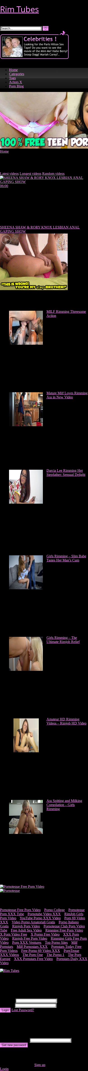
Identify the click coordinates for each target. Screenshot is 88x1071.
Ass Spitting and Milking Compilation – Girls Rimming (64, 805)
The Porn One (33, 955)
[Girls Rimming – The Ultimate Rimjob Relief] (26, 669)
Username (7, 1000)
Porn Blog (16, 86)
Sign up (39, 1065)
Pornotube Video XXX (44, 914)
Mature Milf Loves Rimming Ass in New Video (67, 395)
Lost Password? (23, 1010)
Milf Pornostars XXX (32, 946)
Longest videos (30, 174)
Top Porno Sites (56, 942)
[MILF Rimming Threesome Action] (26, 343)
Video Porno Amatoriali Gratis (33, 922)
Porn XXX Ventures (26, 942)
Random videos (53, 174)
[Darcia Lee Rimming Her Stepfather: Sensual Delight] (26, 502)
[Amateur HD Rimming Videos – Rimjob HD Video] (26, 751)
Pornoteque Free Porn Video (20, 910)
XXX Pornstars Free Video (33, 959)
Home (13, 70)
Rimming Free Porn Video (64, 930)
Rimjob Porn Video (26, 926)
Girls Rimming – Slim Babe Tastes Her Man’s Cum (66, 558)
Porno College (54, 910)
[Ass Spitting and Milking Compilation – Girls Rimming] (26, 833)
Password (7, 1005)
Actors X (15, 82)
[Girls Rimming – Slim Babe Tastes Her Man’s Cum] (26, 588)
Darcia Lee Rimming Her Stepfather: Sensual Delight (65, 473)
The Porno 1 (55, 955)
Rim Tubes (19, 9)
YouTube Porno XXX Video (40, 918)
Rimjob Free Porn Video (29, 938)
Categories (16, 74)
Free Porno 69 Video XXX (40, 951)
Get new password (14, 1045)
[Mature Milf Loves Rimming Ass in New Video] (26, 425)
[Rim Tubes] (9, 970)
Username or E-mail (14, 1040)
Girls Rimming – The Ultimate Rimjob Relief (63, 640)
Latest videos (9, 174)
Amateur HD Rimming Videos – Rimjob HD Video (66, 721)
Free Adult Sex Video (26, 930)
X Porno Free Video (45, 934)
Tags (12, 78)
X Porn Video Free (13, 934)
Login (5, 1010)
